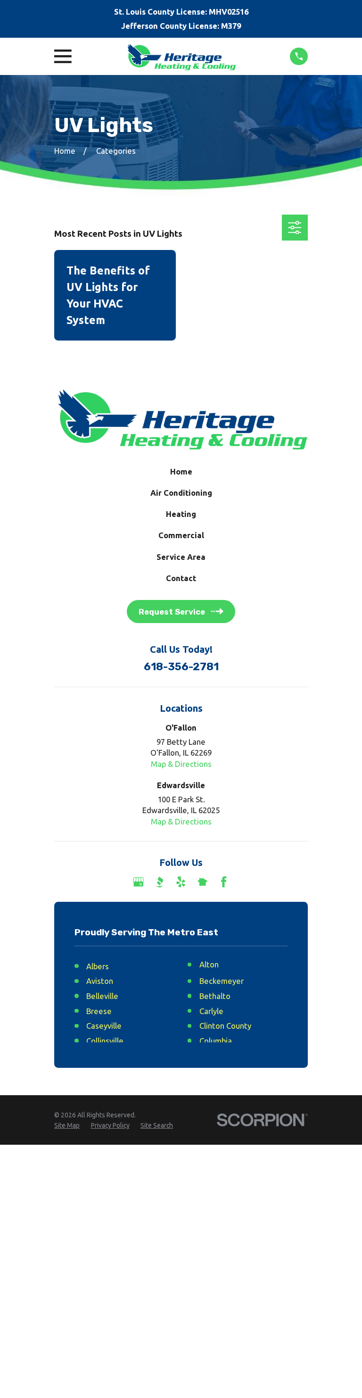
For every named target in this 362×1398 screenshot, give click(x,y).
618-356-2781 (181, 667)
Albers (97, 966)
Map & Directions (181, 763)
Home (181, 471)
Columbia (215, 1040)
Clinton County (225, 1025)
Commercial (181, 535)
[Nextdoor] (202, 881)
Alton (209, 964)
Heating (181, 513)
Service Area (181, 556)
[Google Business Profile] (138, 881)
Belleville (102, 995)
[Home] (181, 56)
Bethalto (214, 995)
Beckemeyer (221, 980)
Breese (99, 1011)
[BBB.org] (159, 881)
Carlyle (211, 1011)
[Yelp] (180, 881)
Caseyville (104, 1025)
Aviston (99, 980)
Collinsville (104, 1040)
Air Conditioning (181, 492)
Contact (181, 578)
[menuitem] (67, 1125)
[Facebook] (223, 881)
